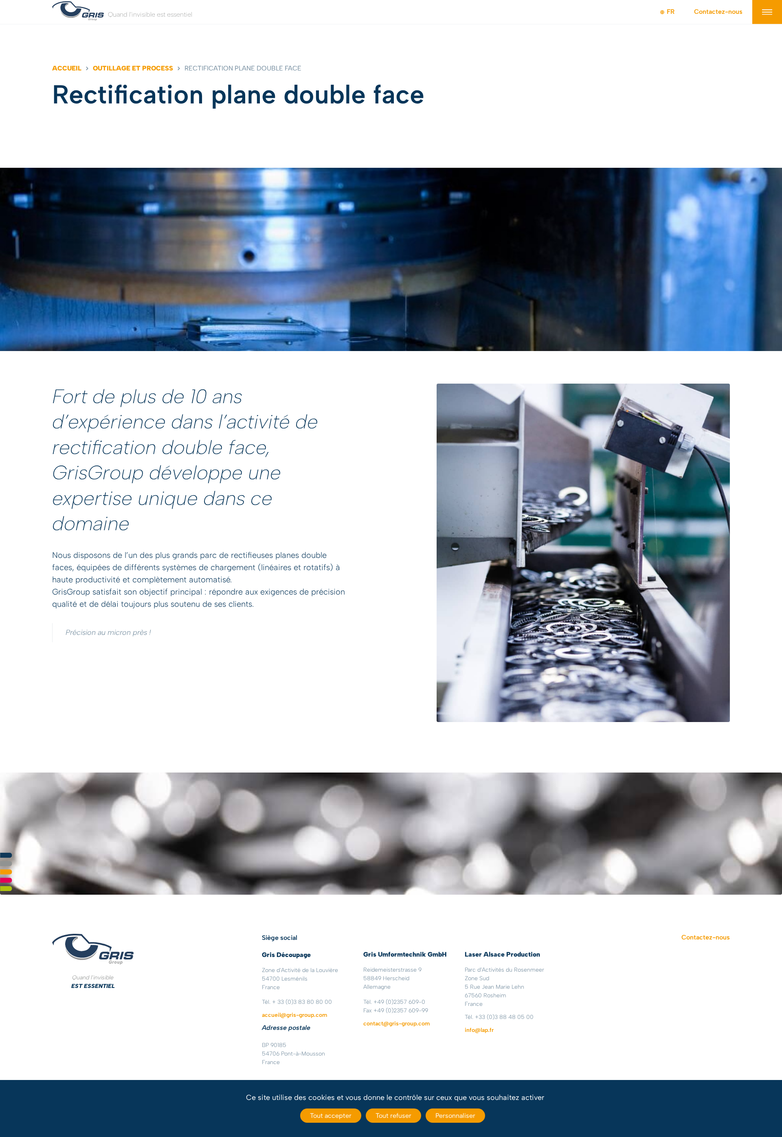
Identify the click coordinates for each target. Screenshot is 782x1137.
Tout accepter (330, 1115)
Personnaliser (455, 1115)
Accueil (66, 68)
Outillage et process (133, 68)
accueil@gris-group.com (294, 1015)
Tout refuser (393, 1115)
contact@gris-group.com (396, 1023)
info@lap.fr (479, 1030)
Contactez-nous (718, 11)
